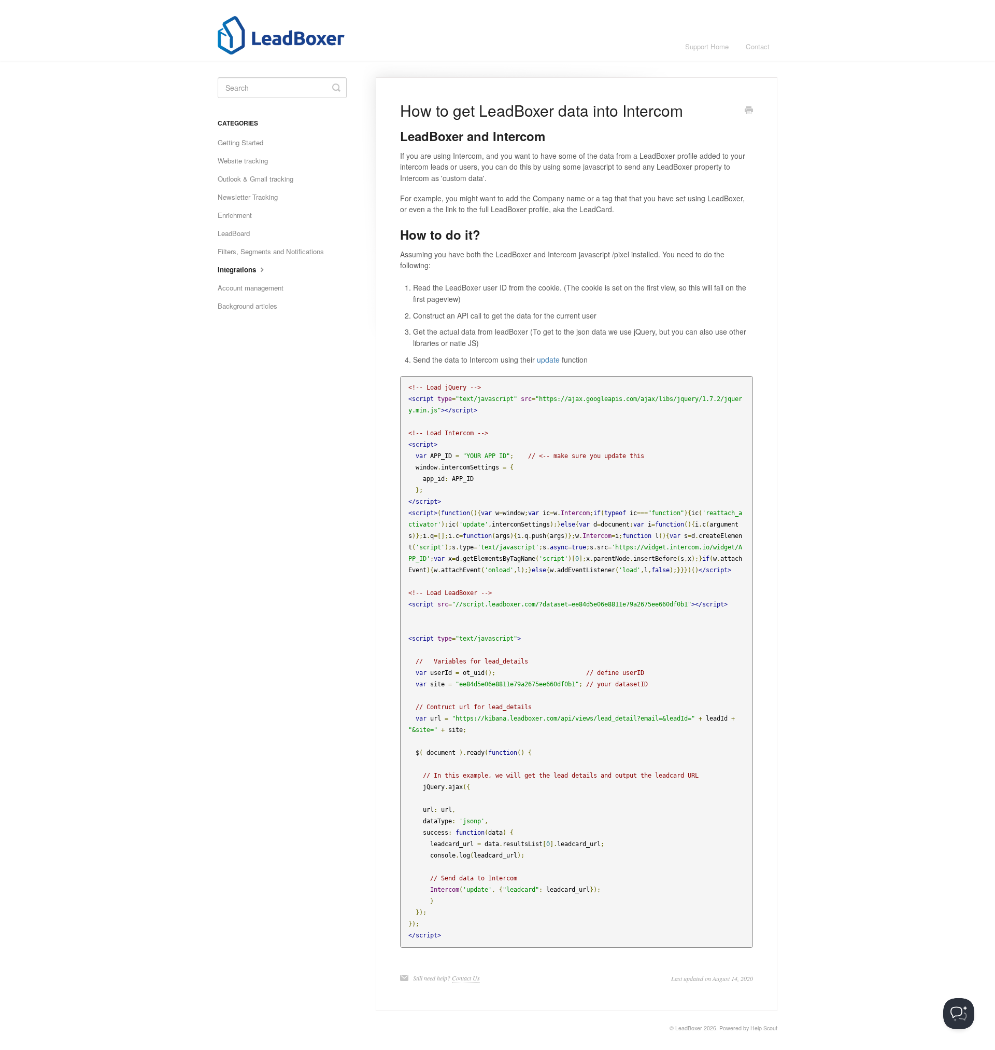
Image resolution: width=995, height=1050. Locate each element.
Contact (758, 46)
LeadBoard (234, 233)
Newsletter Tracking (248, 197)
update (548, 359)
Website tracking (243, 160)
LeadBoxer (688, 1028)
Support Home (707, 46)
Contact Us (466, 978)
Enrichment (235, 215)
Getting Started (240, 142)
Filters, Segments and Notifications (271, 251)
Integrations (238, 269)
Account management (250, 288)
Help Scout (763, 1028)
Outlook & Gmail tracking (255, 179)
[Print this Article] (749, 111)
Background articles (247, 306)
